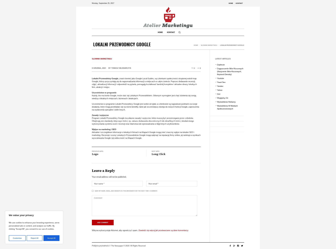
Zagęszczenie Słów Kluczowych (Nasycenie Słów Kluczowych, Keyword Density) (230, 71)
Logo (95, 154)
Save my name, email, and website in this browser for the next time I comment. (126, 191)
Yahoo (219, 90)
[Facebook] (230, 245)
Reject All (34, 238)
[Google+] (234, 245)
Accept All (51, 238)
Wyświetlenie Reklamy (226, 102)
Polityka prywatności (101, 246)
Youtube (220, 78)
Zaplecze (221, 65)
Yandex (220, 86)
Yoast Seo (221, 82)
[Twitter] (242, 245)
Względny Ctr (222, 98)
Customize (17, 238)
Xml (218, 94)
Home (196, 45)
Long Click (158, 154)
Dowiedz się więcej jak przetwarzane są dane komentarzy (163, 230)
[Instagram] (238, 245)
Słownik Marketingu (209, 45)
